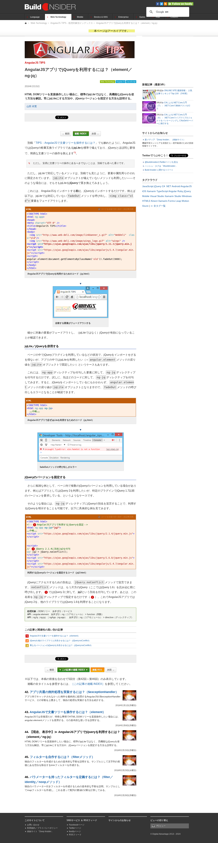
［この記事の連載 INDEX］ (88, 683)
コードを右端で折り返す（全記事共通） (118, 209)
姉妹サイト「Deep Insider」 (40, 831)
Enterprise (123, 17)
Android (176, 186)
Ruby (180, 191)
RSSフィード (75, 835)
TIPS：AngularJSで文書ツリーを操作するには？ (65, 142)
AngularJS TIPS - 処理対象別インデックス (71, 23)
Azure (145, 205)
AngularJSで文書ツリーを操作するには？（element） (55, 636)
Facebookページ (76, 825)
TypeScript (162, 191)
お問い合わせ (33, 825)
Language (35, 17)
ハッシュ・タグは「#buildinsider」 (161, 166)
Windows (187, 196)
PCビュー (161, 826)
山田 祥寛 (32, 106)
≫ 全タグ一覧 (158, 205)
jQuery (157, 186)
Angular (172, 191)
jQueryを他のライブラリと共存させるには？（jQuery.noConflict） (60, 640)
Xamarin (151, 191)
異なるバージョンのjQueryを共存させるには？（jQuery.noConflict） (61, 645)
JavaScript (131, 82)
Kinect (154, 201)
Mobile (80, 17)
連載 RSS (97, 669)
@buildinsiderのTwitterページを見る (161, 162)
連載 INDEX (81, 133)
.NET (168, 186)
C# (163, 186)
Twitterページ (75, 828)
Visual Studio (157, 196)
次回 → (95, 133)
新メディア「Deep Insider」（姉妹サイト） (165, 139)
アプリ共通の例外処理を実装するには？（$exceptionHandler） (74, 692)
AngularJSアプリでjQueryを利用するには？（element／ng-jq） (127, 23)
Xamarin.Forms (166, 201)
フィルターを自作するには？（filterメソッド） (62, 757)
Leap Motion (182, 201)
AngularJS (120, 82)
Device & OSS (101, 17)
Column (174, 17)
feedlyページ (75, 831)
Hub (158, 17)
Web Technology (58, 17)
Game (142, 17)
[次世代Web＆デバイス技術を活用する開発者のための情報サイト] (26, 23)
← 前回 (65, 133)
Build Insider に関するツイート (159, 170)
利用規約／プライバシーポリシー (42, 828)
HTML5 (146, 201)
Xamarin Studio (173, 196)
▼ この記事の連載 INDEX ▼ (73, 669)
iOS (144, 191)
